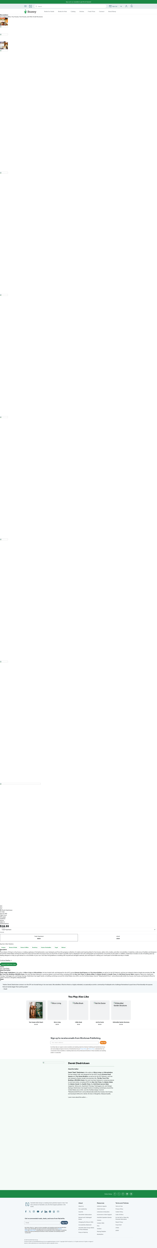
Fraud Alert (119, 1225)
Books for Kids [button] (62, 11)
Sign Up (103, 1042)
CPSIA (117, 1227)
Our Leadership (82, 1209)
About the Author (5, 970)
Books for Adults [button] (49, 11)
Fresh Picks (91, 11)
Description (3, 949)
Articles (81, 11)
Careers (99, 1220)
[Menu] (25, 6)
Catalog (73, 11)
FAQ (98, 1226)
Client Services (101, 1209)
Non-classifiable (4, 968)
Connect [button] (101, 11)
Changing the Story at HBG (85, 1222)
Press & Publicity (83, 1232)
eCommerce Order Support (104, 1214)
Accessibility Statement (84, 1225)
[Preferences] (121, 6)
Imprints (80, 1212)
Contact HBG (100, 1223)
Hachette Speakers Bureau (104, 1217)
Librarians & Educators (103, 1212)
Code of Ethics (119, 1214)
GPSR (117, 1230)
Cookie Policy (119, 1212)
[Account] (126, 6)
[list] (78, 844)
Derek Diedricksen (7, 910)
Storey (2, 920)
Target (56, 947)
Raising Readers (101, 1231)
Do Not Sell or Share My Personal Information (122, 1218)
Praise (2, 979)
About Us (81, 1206)
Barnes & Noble (13, 947)
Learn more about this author (77, 1097)
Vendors (99, 1228)
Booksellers (100, 1234)
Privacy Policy (119, 1209)
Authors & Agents (102, 1206)
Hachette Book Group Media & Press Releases (86, 1228)
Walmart (63, 947)
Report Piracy (119, 1222)
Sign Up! (114, 6)
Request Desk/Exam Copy (8, 964)
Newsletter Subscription (85, 1214)
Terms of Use (119, 1206)
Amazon (3, 947)
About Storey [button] (112, 11)
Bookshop (34, 947)
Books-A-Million (25, 947)
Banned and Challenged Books (85, 1218)
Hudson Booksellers (46, 947)
